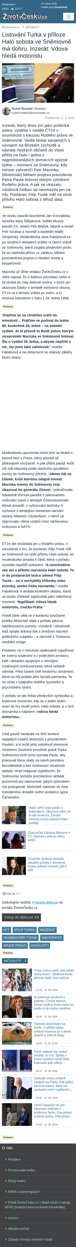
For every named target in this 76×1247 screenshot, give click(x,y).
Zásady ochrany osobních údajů (29, 1239)
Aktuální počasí (18, 1228)
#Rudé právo (15, 945)
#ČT (7, 930)
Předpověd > (9, 4)
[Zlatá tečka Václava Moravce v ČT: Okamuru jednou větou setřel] (14, 839)
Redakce (14, 1159)
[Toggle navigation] (68, 17)
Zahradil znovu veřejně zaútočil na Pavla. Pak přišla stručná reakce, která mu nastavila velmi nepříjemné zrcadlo (53, 1086)
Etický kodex (16, 1181)
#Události (40, 945)
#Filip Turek (24, 930)
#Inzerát (47, 930)
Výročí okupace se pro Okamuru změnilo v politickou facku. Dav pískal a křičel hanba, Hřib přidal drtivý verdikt (53, 1112)
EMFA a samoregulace (23, 1191)
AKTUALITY (33, 27)
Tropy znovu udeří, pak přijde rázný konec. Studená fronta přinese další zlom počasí (54, 974)
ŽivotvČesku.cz (11, 27)
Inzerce (12, 1218)
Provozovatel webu (21, 1170)
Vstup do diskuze (21, 917)
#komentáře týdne (20, 937)
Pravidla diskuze (45, 902)
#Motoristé (52, 937)
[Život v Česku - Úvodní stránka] (25, 17)
